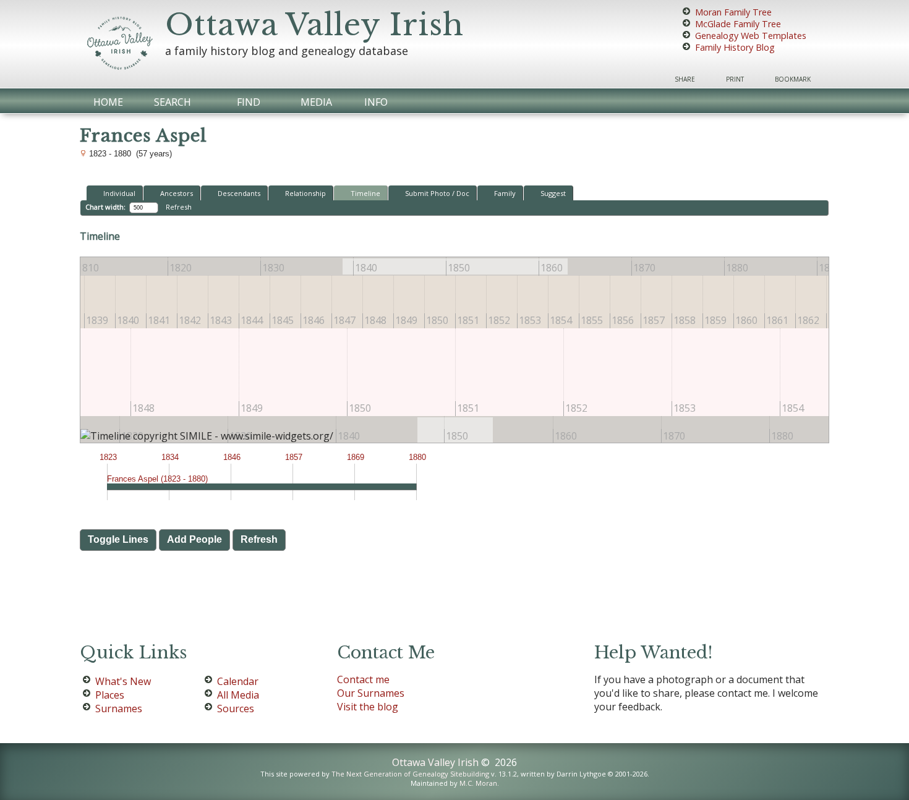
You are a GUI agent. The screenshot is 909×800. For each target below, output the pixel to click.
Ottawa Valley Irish (314, 24)
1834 (170, 457)
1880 (417, 457)
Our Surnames (370, 693)
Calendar (237, 681)
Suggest (553, 193)
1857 (293, 457)
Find (248, 102)
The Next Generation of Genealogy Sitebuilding (410, 773)
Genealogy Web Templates (750, 35)
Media (316, 102)
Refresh (179, 206)
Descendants (239, 193)
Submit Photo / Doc (437, 193)
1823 (108, 457)
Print (735, 79)
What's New (123, 681)
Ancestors (176, 193)
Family (505, 193)
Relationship (305, 193)
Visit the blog (367, 706)
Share (685, 79)
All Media (238, 695)
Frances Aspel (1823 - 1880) (157, 478)
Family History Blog (735, 47)
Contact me (363, 679)
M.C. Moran (478, 783)
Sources (235, 708)
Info (376, 102)
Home (108, 102)
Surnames (118, 708)
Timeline (365, 193)
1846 (232, 457)
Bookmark (793, 79)
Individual (119, 193)
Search (172, 102)
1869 (355, 457)
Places (109, 695)
